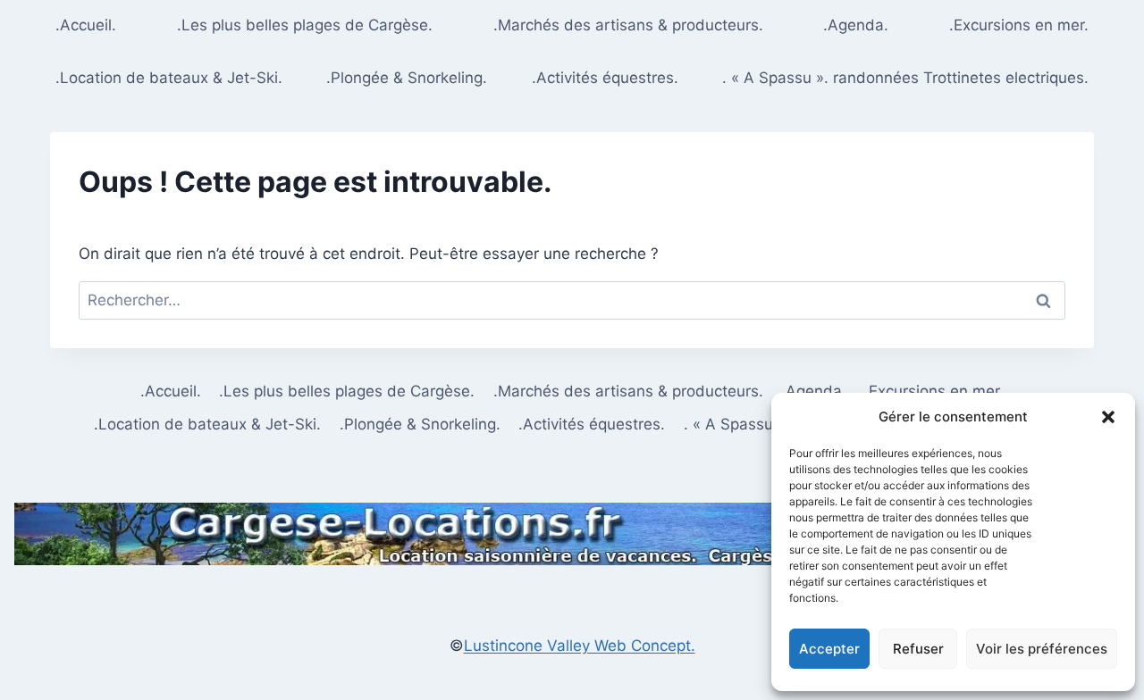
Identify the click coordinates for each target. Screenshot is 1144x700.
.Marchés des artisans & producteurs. (628, 25)
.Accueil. (85, 25)
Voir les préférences (1041, 648)
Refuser (918, 648)
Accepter (829, 648)
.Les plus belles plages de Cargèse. (305, 25)
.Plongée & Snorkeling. (406, 78)
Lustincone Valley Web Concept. (579, 645)
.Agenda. (855, 25)
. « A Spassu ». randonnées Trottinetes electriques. (905, 78)
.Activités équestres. (605, 78)
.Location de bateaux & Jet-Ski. (168, 78)
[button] (1108, 417)
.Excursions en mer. (1019, 25)
